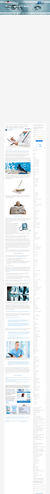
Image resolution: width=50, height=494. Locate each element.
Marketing (34, 303)
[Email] (30, 128)
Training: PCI (34, 385)
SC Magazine (34, 465)
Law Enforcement (35, 290)
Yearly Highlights (35, 395)
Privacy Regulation (35, 340)
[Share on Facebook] (25, 128)
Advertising (34, 153)
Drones (34, 228)
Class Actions (34, 196)
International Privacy (35, 282)
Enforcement (34, 236)
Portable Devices (35, 328)
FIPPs (33, 250)
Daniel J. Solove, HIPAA (17, 381)
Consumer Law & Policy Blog (36, 416)
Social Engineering (35, 357)
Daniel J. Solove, (17, 379)
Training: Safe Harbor (36, 387)
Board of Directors (35, 174)
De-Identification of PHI (36, 224)
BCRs (33, 167)
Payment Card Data (35, 319)
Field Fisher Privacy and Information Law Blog (39, 422)
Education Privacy (35, 232)
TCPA (33, 369)
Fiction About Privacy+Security (37, 246)
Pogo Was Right (35, 457)
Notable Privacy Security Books (37, 311)
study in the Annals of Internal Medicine (15, 328)
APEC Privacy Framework (36, 159)
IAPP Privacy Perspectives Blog (37, 439)
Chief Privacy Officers (36, 192)
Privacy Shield (35, 341)
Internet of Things (35, 283)
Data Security (35, 221)
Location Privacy (35, 300)
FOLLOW (38, 144)
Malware (34, 302)
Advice (34, 154)
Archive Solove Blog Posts (36, 161)
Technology (34, 373)
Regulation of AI (35, 349)
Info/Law (34, 440)
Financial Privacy (35, 249)
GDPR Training (35, 261)
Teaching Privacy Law (36, 370)
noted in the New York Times (16, 317)
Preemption (34, 329)
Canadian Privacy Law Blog (36, 412)
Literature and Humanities (36, 298)
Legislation (34, 295)
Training (18, 2)
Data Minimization (35, 219)
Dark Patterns (35, 215)
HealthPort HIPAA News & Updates (37, 430)
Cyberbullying (35, 212)
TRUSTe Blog (34, 474)
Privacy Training (35, 345)
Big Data (34, 170)
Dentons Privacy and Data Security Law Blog (38, 418)
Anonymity (34, 158)
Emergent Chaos (35, 421)
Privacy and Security (35, 333)
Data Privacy (34, 220)
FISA (33, 253)
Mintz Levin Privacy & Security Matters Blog (38, 450)
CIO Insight (34, 413)
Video (34, 391)
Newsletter (22, 2)
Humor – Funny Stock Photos (37, 279)
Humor (34, 278)
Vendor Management (36, 390)
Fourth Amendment (35, 254)
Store (36, 2)
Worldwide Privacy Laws (36, 394)
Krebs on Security (35, 445)
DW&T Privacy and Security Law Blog (37, 420)
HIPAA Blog (34, 433)
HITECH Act (34, 277)
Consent (34, 203)
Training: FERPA (35, 381)
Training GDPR (35, 377)
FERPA (34, 245)
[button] (44, 2)
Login (42, 2)
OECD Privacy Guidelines (36, 315)
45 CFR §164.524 (10, 218)
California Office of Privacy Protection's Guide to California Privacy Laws (39, 410)
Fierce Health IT (35, 424)
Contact (39, 2)
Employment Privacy (35, 233)
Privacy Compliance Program (37, 336)
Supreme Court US (35, 366)
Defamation (34, 225)
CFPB (33, 191)
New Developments (35, 307)
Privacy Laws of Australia (36, 460)
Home (6, 124)
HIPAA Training (35, 275)
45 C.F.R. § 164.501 (10, 234)
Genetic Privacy (35, 262)
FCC (33, 241)
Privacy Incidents (35, 337)
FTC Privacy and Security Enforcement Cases (38, 425)
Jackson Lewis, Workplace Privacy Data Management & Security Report (38, 444)
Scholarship (34, 353)
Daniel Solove (9, 129)
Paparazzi (34, 316)
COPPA (34, 208)
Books (34, 175)
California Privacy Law (36, 178)
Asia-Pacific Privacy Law (36, 163)
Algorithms (34, 157)
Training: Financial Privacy (36, 382)
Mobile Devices (35, 304)
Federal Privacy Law (35, 244)
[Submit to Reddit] (27, 128)
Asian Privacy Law (35, 165)
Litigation (34, 299)
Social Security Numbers (36, 360)
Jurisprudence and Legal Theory (37, 287)
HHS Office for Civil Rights (36, 270)
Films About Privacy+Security (36, 248)
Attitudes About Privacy (36, 166)
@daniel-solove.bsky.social (14, 129)
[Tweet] (26, 128)
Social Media (34, 358)
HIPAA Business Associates (36, 274)
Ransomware (34, 348)
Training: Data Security (36, 378)
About (33, 2)
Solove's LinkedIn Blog (36, 469)
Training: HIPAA (35, 383)
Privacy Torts (34, 344)
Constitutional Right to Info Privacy (37, 204)
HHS (33, 269)
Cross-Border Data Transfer (36, 211)
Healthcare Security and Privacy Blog (37, 429)
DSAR (33, 229)
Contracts (34, 207)
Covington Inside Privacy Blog (37, 417)
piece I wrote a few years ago (9, 270)
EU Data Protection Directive (36, 237)
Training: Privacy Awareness (36, 386)
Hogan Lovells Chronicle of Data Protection (38, 434)
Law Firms (34, 291)
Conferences (34, 200)
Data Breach (34, 216)
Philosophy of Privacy (36, 324)
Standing (34, 362)
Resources (30, 2)
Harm (34, 266)
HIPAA (34, 271)
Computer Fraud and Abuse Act (37, 199)
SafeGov (34, 464)
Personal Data (35, 323)
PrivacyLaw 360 (35, 461)
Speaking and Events (35, 361)
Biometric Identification (36, 171)
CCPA (33, 187)
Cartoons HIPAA (35, 186)
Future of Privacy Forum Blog (37, 426)
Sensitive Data (35, 356)
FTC (33, 257)
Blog (8, 124)
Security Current (35, 468)
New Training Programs (36, 308)
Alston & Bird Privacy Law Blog (37, 407)
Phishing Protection (35, 327)
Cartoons (34, 183)
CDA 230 (34, 188)
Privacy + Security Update (36, 331)
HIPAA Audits (34, 273)
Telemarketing (35, 374)
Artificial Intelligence (35, 162)
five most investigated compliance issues (20, 256)
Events (34, 240)
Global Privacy (35, 265)
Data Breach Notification (36, 217)
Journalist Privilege (35, 286)
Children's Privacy (35, 195)
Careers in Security (35, 182)
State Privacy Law (35, 365)
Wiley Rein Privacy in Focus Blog (37, 475)
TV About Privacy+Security (36, 389)
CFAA (33, 190)
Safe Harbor (34, 352)
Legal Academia (35, 294)
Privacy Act (34, 332)
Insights (26, 2)
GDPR (34, 258)
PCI (33, 320)
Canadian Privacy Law (36, 179)
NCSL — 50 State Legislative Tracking (37, 453)
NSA (33, 312)
